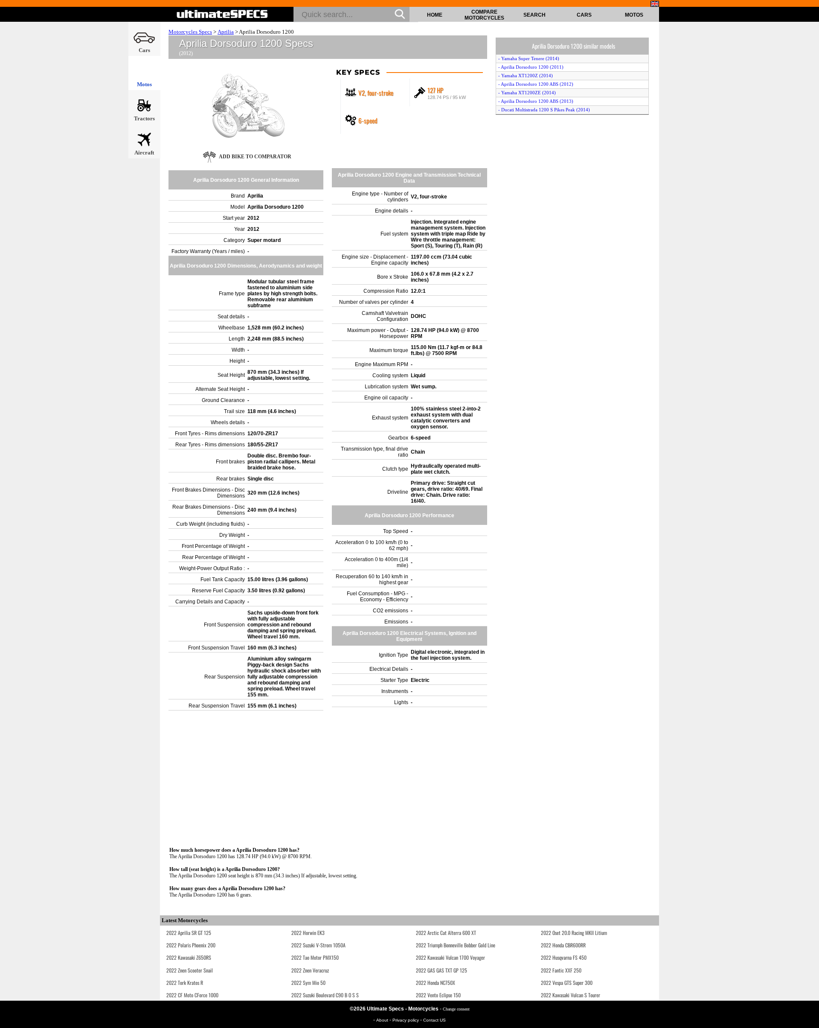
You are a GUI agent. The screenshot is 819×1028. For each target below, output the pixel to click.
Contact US (434, 1020)
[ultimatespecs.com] (222, 14)
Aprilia (226, 32)
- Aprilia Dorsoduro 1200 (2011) (530, 67)
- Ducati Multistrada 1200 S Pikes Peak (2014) (544, 109)
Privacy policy (406, 1020)
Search (534, 15)
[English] (655, 4)
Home (434, 15)
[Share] (809, 267)
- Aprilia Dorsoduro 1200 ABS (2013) (535, 101)
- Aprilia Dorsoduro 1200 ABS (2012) (535, 84)
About (382, 1020)
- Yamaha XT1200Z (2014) (525, 75)
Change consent (456, 1009)
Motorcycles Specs (190, 32)
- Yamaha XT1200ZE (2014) (527, 92)
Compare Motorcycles (484, 15)
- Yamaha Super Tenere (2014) (528, 58)
